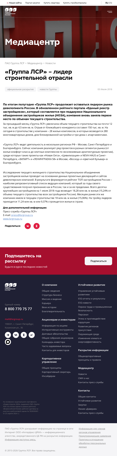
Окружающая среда (88, 334)
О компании (49, 284)
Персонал (83, 314)
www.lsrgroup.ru (12, 218)
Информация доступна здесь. (20, 439)
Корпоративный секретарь (56, 371)
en (110, 2)
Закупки (82, 404)
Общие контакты (87, 396)
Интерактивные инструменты (58, 329)
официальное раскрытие (20, 89)
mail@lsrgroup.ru (14, 319)
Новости (50, 63)
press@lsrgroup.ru (22, 215)
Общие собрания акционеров (57, 337)
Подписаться (98, 261)
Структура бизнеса (52, 294)
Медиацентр (34, 63)
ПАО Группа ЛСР (14, 63)
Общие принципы (51, 367)
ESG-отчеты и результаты (91, 298)
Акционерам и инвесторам (58, 319)
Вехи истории (49, 307)
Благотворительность (53, 311)
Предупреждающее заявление (95, 435)
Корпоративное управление (51, 360)
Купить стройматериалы (75, 3)
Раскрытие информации (93, 350)
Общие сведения (51, 290)
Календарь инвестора (53, 342)
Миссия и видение (52, 299)
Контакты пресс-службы (90, 382)
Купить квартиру (52, 3)
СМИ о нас (83, 378)
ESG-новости (84, 302)
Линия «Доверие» (87, 408)
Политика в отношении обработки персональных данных (92, 443)
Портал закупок (32, 3)
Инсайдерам (48, 376)
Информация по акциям (54, 325)
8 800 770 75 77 (18, 308)
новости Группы (48, 89)
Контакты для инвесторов (55, 350)
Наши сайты (15, 3)
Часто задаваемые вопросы (56, 346)
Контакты (84, 390)
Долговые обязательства (55, 333)
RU (106, 2)
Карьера (46, 303)
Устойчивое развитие (91, 284)
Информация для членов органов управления (92, 430)
